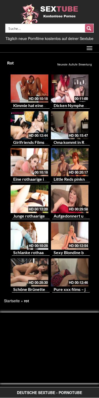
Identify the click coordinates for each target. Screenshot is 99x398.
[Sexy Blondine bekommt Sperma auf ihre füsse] (70, 236)
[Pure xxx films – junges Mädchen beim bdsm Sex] (70, 272)
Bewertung (85, 64)
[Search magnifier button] (89, 28)
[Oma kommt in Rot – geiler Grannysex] (70, 125)
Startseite (12, 300)
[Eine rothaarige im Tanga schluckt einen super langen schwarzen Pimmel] (29, 162)
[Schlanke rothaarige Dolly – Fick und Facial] (29, 236)
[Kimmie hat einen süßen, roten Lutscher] (29, 88)
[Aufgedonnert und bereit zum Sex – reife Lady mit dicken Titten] (70, 199)
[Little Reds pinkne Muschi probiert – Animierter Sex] (70, 162)
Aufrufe (73, 64)
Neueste (62, 64)
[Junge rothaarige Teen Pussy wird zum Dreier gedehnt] (29, 199)
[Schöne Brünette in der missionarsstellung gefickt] (29, 272)
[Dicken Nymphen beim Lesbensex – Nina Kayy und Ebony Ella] (70, 88)
